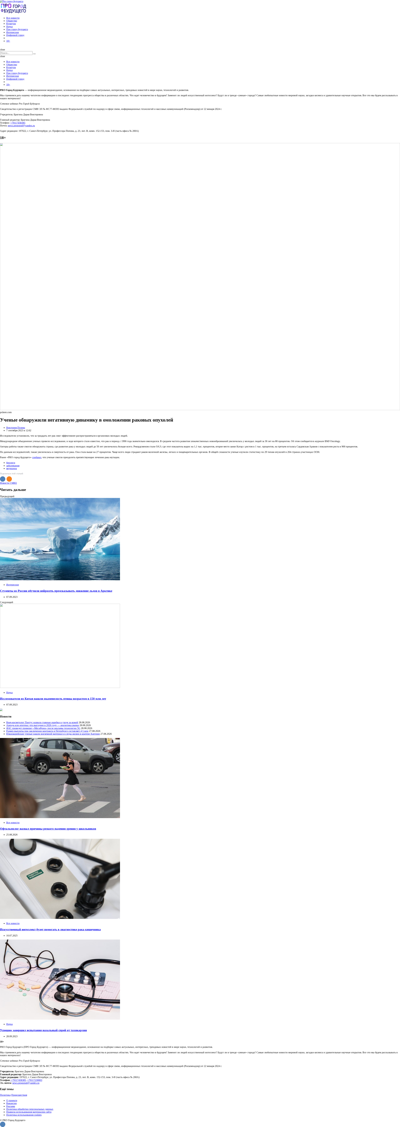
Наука (9, 26)
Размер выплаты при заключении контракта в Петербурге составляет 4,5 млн (47, 731)
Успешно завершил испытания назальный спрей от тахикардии (43, 1030)
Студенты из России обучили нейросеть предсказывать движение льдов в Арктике (56, 590)
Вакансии (11, 1103)
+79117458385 (17, 122)
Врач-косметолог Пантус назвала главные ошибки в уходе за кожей (42, 722)
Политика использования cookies (24, 1115)
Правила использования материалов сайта (28, 1112)
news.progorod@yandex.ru (21, 125)
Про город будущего (17, 29)
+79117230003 (34, 1080)
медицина (11, 468)
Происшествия (19, 1095)
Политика (5, 1095)
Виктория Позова (15, 427)
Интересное (12, 32)
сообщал (36, 457)
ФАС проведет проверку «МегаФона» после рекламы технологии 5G (43, 728)
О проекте (11, 1100)
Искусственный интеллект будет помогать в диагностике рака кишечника (50, 929)
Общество (11, 20)
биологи (10, 462)
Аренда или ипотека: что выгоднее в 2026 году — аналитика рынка (42, 725)
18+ (8, 41)
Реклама (10, 1106)
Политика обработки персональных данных (29, 1109)
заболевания (12, 465)
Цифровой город (15, 35)
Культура (11, 23)
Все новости (13, 18)
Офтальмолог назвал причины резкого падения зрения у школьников (48, 828)
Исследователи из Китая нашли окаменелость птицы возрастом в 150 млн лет (53, 698)
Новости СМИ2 (8, 483)
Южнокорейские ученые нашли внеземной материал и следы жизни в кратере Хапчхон (53, 734)
